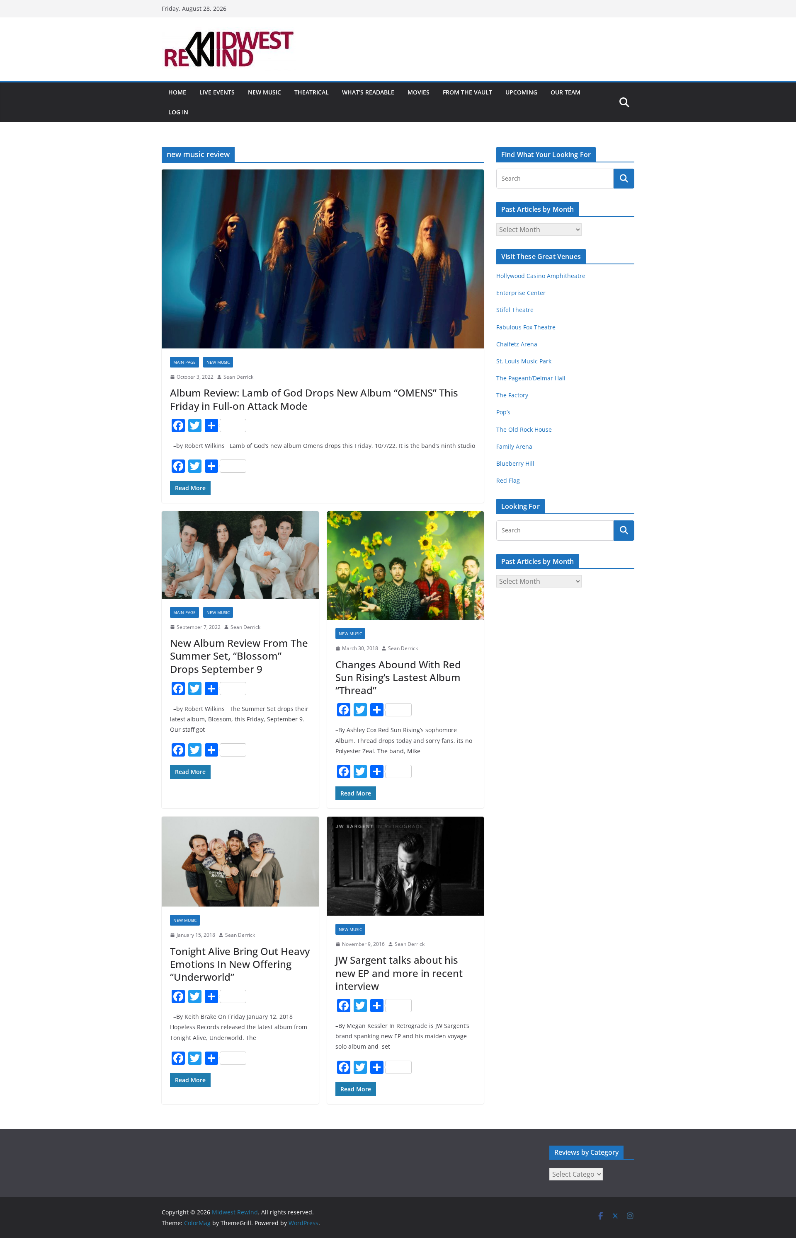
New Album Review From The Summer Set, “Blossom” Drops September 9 (239, 655)
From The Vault (467, 92)
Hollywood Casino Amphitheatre (540, 276)
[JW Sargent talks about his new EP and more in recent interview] (405, 866)
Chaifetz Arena (516, 344)
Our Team (565, 92)
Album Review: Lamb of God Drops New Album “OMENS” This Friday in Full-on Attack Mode (314, 399)
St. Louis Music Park (523, 361)
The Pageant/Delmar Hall (530, 378)
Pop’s (503, 412)
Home (177, 92)
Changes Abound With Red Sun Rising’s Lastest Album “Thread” (398, 677)
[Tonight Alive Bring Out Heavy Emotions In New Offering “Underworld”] (240, 862)
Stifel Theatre (515, 310)
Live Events (217, 92)
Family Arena (514, 446)
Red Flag (508, 480)
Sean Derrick (238, 376)
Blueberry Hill (516, 463)
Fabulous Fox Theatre (526, 327)
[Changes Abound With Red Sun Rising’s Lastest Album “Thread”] (405, 565)
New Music (264, 92)
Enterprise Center (521, 293)
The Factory (512, 395)
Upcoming (521, 92)
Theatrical (311, 92)
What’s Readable (368, 92)
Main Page (184, 362)
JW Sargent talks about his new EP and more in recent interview (399, 972)
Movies (419, 92)
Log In (178, 112)
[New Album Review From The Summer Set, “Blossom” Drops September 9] (240, 555)
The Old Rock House (524, 429)
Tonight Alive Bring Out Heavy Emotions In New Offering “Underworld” (240, 964)
